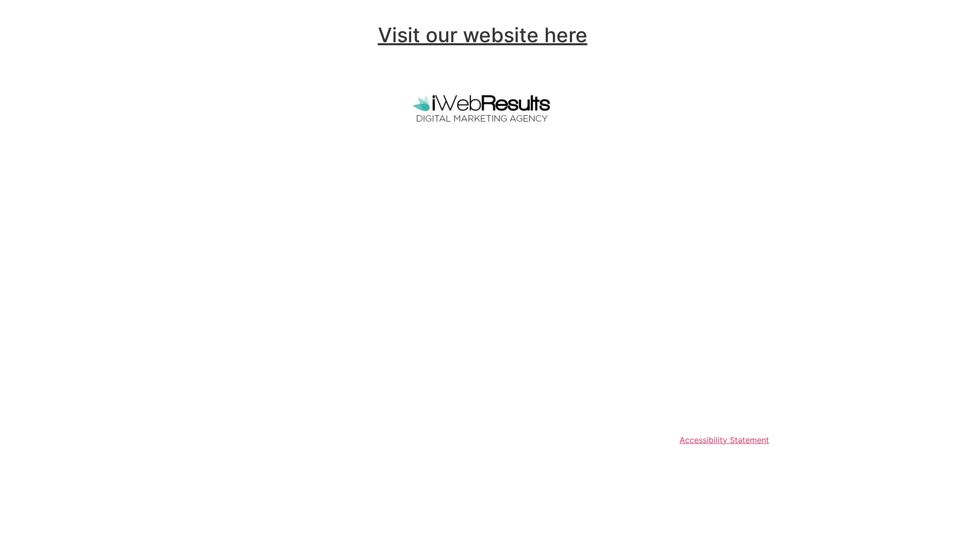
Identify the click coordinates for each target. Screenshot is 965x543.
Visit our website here (483, 35)
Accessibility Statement (724, 440)
